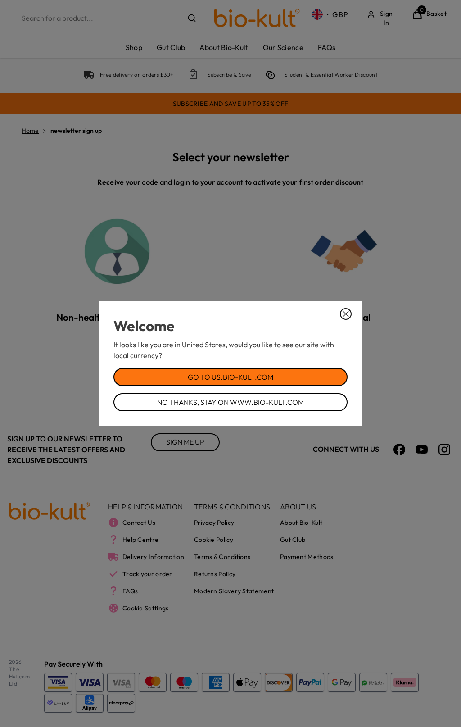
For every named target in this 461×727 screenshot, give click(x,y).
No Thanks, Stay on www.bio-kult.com (230, 402)
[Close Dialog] (345, 314)
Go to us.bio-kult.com (230, 377)
